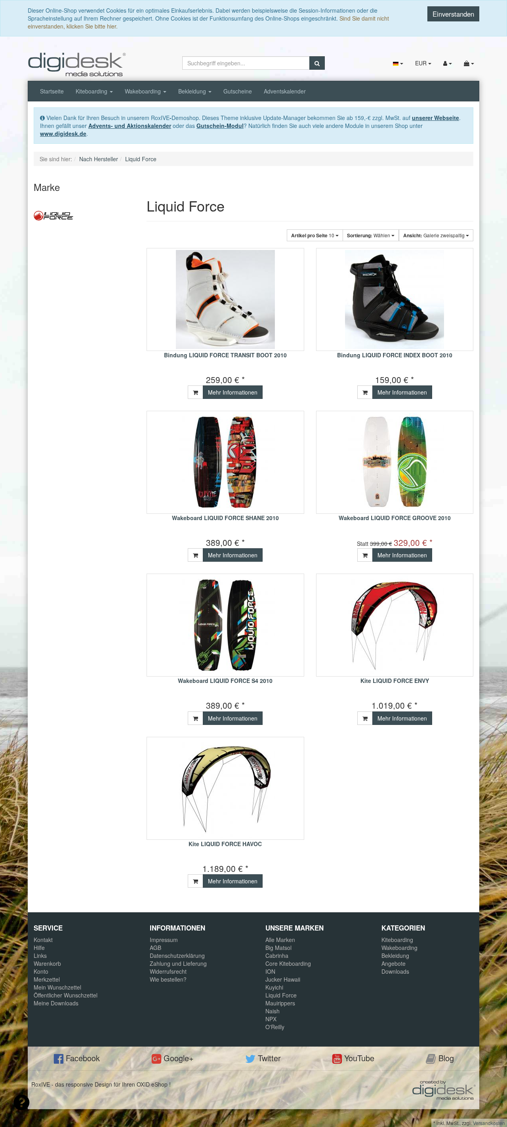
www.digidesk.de (63, 133)
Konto (41, 971)
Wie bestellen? (168, 979)
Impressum (164, 940)
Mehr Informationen (232, 392)
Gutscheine (237, 91)
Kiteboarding (92, 91)
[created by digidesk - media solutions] (444, 1089)
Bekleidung (193, 91)
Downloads (395, 971)
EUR (421, 63)
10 (313, 235)
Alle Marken (280, 940)
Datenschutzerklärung (177, 955)
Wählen (369, 235)
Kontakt (43, 940)
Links (40, 955)
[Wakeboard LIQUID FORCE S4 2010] (225, 625)
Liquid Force (281, 995)
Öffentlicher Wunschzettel (65, 995)
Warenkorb (47, 963)
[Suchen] (317, 63)
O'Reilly (274, 1027)
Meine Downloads (56, 1003)
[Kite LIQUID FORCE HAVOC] (225, 788)
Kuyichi (274, 987)
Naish (272, 1011)
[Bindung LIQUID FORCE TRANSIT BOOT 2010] (225, 299)
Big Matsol (278, 948)
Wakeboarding (143, 91)
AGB (155, 948)
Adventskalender (285, 91)
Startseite (52, 91)
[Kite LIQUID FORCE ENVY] (395, 625)
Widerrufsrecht (168, 971)
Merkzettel (47, 979)
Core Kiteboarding (288, 963)
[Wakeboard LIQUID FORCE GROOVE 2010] (395, 462)
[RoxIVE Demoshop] (77, 64)
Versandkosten (489, 1122)
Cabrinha (276, 955)
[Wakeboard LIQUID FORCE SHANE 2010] (225, 462)
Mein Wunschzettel (57, 987)
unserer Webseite (435, 118)
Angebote (393, 963)
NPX (270, 1019)
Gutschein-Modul (220, 126)
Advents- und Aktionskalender (129, 126)
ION (270, 971)
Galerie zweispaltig (434, 235)
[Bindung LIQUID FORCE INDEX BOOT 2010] (395, 299)
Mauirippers (280, 1003)
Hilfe (39, 948)
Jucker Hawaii (282, 979)
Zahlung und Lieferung (178, 963)
